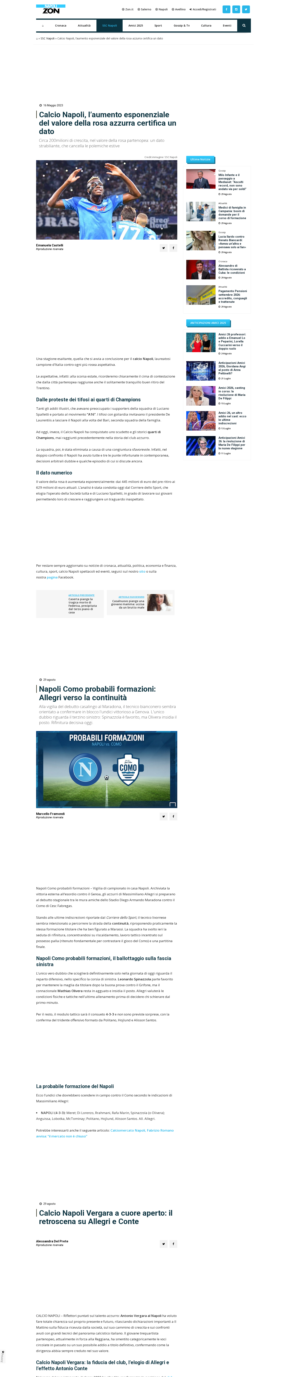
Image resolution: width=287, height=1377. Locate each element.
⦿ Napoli (161, 9)
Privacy (2, 1357)
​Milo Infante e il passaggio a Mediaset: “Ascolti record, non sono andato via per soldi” (232, 182)
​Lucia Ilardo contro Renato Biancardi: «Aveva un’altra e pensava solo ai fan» (232, 242)
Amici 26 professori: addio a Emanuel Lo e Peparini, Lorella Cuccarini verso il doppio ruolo (232, 341)
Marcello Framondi (50, 814)
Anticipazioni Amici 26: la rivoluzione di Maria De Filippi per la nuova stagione (231, 443)
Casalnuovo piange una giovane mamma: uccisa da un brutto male (127, 604)
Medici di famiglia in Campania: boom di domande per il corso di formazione (232, 213)
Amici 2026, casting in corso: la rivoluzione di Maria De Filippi (231, 393)
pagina (52, 577)
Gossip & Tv (182, 25)
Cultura (206, 25)
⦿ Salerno (144, 9)
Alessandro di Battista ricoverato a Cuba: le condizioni (232, 269)
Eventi (227, 25)
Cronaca (60, 25)
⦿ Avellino (179, 9)
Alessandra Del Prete (52, 1336)
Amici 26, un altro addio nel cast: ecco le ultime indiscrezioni (232, 418)
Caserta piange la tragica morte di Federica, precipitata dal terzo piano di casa (83, 605)
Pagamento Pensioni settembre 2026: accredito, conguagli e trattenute (232, 296)
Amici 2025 (135, 25)
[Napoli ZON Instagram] (236, 9)
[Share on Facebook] (173, 248)
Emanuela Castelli (49, 245)
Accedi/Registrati (204, 9)
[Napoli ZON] (50, 9)
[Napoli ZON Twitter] (246, 9)
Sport (158, 25)
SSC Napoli (109, 25)
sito (142, 571)
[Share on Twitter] (164, 248)
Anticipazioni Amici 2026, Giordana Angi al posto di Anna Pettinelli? (232, 368)
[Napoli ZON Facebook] (226, 9)
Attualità (84, 25)
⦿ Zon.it (128, 9)
